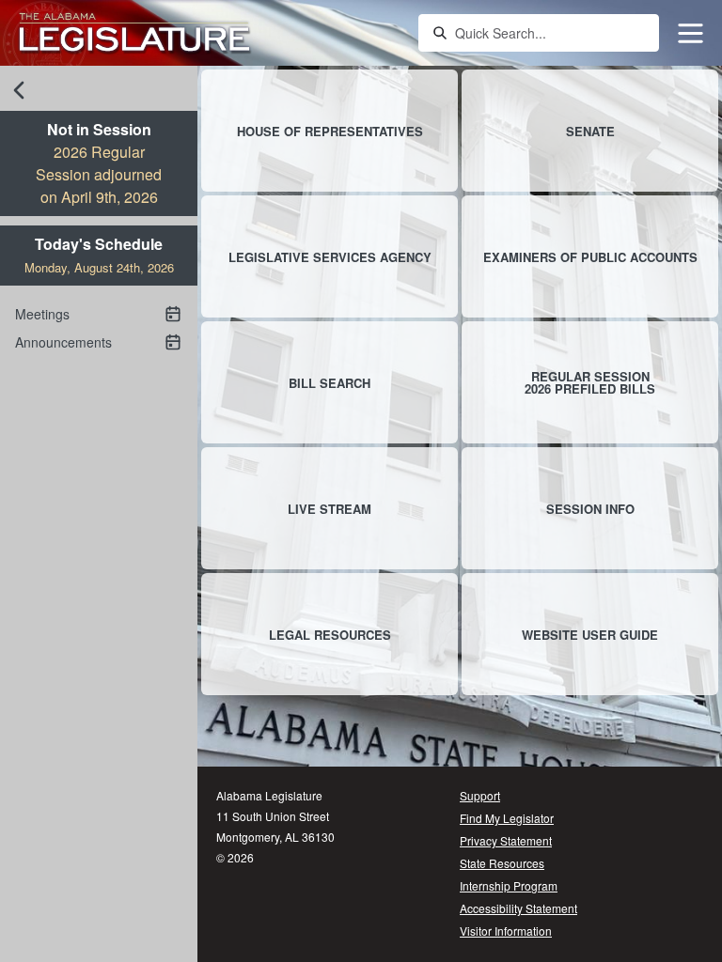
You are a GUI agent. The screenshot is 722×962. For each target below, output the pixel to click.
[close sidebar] (19, 90)
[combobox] (551, 33)
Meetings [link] (42, 313)
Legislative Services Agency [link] (330, 257)
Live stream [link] (329, 509)
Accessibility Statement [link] (518, 908)
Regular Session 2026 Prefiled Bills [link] (590, 382)
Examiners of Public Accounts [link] (590, 257)
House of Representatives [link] (330, 131)
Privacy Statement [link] (506, 840)
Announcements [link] (63, 342)
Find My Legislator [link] (507, 818)
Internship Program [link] (508, 885)
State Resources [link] (502, 863)
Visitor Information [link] (506, 931)
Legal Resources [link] (330, 635)
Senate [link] (590, 131)
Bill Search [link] (329, 383)
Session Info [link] (590, 509)
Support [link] (480, 795)
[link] (134, 32)
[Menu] (690, 33)
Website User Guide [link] (590, 635)
